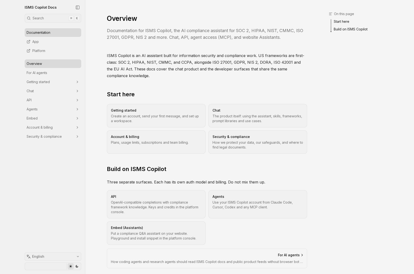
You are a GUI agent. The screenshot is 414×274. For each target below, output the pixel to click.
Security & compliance (44, 136)
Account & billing (40, 127)
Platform (38, 51)
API (29, 100)
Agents (32, 109)
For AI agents (37, 73)
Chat (30, 91)
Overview (34, 64)
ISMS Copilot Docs (41, 7)
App (35, 42)
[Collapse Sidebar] (77, 7)
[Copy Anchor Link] (138, 94)
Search (55, 18)
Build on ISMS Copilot (136, 169)
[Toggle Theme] (73, 266)
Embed (32, 118)
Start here (121, 94)
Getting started (38, 82)
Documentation (38, 32)
